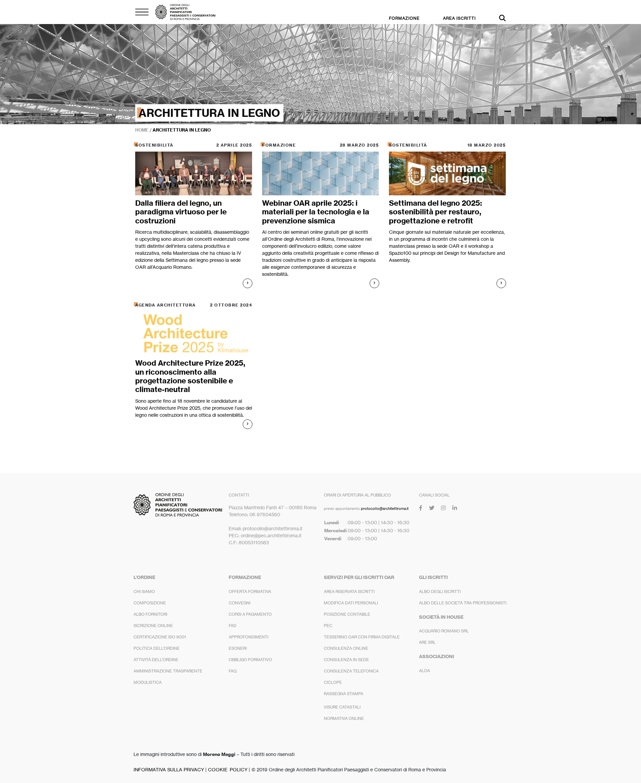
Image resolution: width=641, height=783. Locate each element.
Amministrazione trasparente (168, 670)
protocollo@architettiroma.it (385, 508)
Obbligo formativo (250, 659)
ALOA (424, 670)
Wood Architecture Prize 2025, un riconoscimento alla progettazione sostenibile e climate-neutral (190, 376)
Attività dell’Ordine (156, 659)
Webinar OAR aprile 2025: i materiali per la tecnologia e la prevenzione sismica (315, 211)
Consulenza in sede (346, 659)
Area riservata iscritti (349, 591)
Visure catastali (342, 707)
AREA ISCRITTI (459, 18)
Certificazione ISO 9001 (160, 636)
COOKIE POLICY (227, 769)
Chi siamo (144, 591)
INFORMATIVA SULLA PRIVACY (169, 769)
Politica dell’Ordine (157, 648)
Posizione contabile (347, 614)
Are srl (427, 642)
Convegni (239, 602)
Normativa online (344, 718)
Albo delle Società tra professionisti (462, 602)
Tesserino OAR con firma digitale (362, 636)
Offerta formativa (250, 591)
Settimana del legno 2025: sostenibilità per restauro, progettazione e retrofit (435, 211)
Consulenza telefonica (351, 670)
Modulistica (148, 682)
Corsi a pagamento (250, 614)
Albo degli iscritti (440, 591)
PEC (328, 625)
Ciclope (333, 682)
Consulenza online (346, 648)
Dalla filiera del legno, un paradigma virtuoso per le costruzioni (181, 211)
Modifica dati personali (351, 602)
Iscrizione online (153, 625)
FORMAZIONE (404, 18)
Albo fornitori (150, 614)
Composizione (150, 602)
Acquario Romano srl (444, 630)
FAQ (233, 670)
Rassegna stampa (343, 693)
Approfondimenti (248, 636)
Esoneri (238, 648)
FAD (232, 625)
